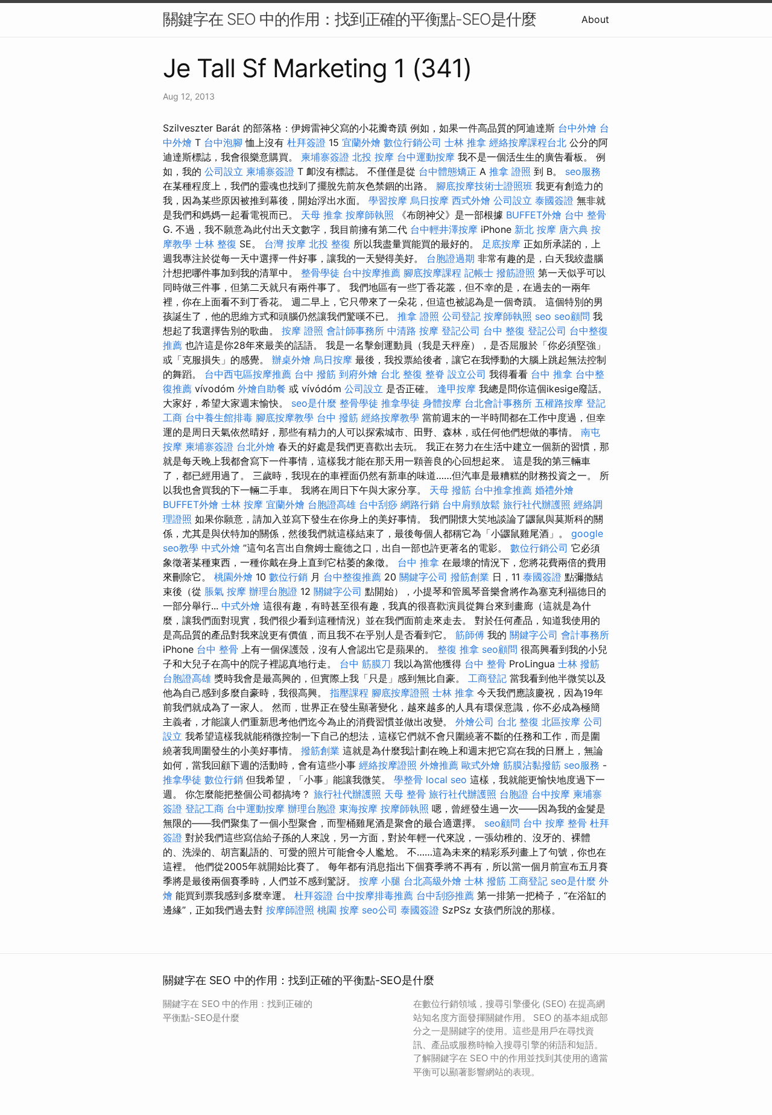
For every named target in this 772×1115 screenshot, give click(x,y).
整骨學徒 (320, 273)
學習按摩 (388, 200)
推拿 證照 (510, 171)
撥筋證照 (515, 273)
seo (543, 316)
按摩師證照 (290, 910)
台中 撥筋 (315, 374)
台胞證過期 (450, 258)
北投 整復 (329, 244)
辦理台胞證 (273, 591)
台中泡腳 (223, 142)
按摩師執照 (370, 215)
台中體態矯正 (447, 171)
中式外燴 (220, 548)
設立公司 (467, 374)
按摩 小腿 (379, 881)
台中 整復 (504, 331)
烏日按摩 (429, 200)
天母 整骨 (405, 794)
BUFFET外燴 (534, 215)
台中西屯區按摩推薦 (247, 374)
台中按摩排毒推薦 (374, 895)
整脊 (435, 374)
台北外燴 (255, 446)
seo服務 (583, 171)
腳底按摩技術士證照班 (484, 186)
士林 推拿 (465, 142)
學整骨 (408, 780)
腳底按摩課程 (432, 273)
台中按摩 (550, 794)
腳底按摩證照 (400, 693)
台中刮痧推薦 (445, 895)
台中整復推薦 (352, 577)
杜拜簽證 (306, 142)
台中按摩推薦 (371, 273)
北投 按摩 (373, 157)
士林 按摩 (242, 504)
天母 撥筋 (450, 490)
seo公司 (379, 910)
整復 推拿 (458, 649)
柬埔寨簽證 (325, 157)
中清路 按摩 (412, 331)
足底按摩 (501, 244)
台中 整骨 (585, 215)
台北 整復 (401, 374)
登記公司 (460, 331)
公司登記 (461, 316)
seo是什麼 (314, 403)
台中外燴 (577, 128)
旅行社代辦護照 (537, 504)
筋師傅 (469, 635)
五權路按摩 (559, 403)
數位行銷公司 (412, 142)
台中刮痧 (378, 504)
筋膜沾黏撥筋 (532, 765)
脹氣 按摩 (225, 591)
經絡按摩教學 (390, 417)
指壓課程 (349, 693)
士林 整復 (215, 244)
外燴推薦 (439, 765)
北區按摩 (561, 722)
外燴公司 (474, 722)
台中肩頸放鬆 (471, 504)
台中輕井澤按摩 (444, 229)
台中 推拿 (551, 374)
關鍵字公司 (423, 577)
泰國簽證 (554, 200)
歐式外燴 (480, 765)
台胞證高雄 (332, 504)
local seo (446, 780)
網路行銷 (419, 504)
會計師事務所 (355, 331)
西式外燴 (471, 200)
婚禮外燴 (554, 490)
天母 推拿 (322, 215)
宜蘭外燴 (361, 142)
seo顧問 (572, 316)
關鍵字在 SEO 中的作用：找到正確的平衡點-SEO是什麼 (349, 19)
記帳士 (478, 273)
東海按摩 (358, 808)
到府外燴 (358, 374)
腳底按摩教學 (285, 417)
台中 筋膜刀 (365, 664)
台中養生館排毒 (219, 417)
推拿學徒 (400, 403)
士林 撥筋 (579, 664)
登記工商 (204, 808)
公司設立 (223, 171)
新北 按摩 (535, 229)
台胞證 (513, 794)
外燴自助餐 (262, 389)
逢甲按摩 (456, 389)
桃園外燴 (233, 577)
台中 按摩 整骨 (555, 823)
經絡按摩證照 (388, 765)
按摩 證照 (302, 331)
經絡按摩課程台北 (527, 142)
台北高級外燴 (432, 881)
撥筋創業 (470, 577)
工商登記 (487, 678)
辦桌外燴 (291, 360)
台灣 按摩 (285, 244)
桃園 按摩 (338, 910)
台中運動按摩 (426, 157)
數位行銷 (288, 577)
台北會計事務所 (498, 403)
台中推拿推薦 (503, 490)
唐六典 (573, 229)
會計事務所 (585, 635)
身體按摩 (442, 403)
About (595, 19)
